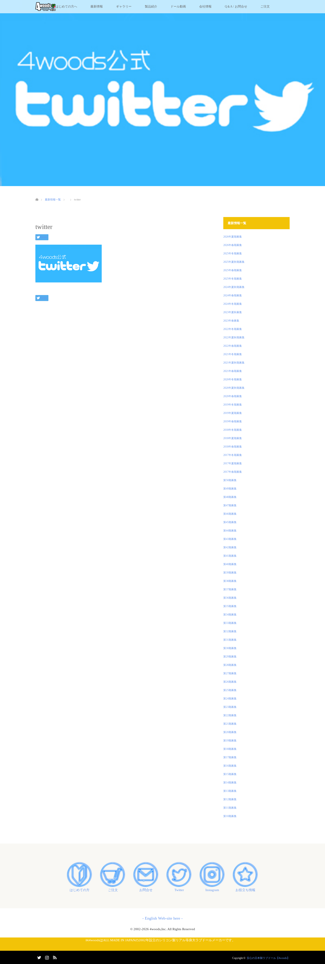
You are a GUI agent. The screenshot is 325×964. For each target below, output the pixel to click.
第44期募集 (230, 530)
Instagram (212, 890)
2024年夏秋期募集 (234, 287)
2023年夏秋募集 (232, 312)
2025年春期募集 (232, 270)
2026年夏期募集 (232, 236)
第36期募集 (230, 597)
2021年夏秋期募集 (234, 362)
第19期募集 (230, 740)
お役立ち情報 (245, 890)
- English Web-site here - (162, 918)
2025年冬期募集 (232, 253)
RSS (54, 956)
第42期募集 (230, 547)
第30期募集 (230, 648)
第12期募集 (230, 799)
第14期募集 (230, 782)
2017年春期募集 (232, 471)
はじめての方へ (66, 6)
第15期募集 (230, 774)
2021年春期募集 (232, 371)
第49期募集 (230, 488)
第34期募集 (230, 614)
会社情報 (205, 6)
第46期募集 (230, 513)
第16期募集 (230, 765)
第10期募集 (230, 816)
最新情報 (96, 6)
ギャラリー (124, 6)
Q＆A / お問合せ (236, 6)
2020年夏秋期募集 (234, 387)
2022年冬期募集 (232, 329)
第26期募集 (230, 681)
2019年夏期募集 (232, 413)
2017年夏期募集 (232, 463)
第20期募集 (230, 732)
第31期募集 (230, 639)
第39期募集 (230, 572)
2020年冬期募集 (232, 379)
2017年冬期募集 (232, 455)
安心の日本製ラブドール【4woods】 (268, 958)
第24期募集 (230, 698)
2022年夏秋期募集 (234, 337)
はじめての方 (80, 890)
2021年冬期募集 (232, 354)
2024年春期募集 (232, 295)
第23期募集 (230, 707)
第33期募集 (230, 623)
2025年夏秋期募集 (234, 261)
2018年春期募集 (232, 446)
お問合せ (146, 890)
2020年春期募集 (232, 396)
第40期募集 (230, 564)
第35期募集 (230, 606)
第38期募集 (230, 581)
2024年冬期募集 (232, 303)
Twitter (179, 890)
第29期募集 (230, 656)
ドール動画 (178, 6)
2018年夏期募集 (232, 438)
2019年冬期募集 (232, 404)
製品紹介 (151, 6)
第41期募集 (230, 555)
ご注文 (265, 6)
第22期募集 (230, 715)
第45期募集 (230, 522)
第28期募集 (230, 665)
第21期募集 (230, 723)
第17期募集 (230, 757)
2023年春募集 (231, 320)
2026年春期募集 (232, 245)
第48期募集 (230, 497)
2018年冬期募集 (232, 429)
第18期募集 (230, 749)
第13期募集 (230, 791)
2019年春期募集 (232, 421)
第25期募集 (230, 690)
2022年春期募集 (232, 345)
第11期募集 (230, 807)
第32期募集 (230, 631)
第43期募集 (230, 539)
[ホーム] (36, 194)
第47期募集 (230, 505)
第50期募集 (230, 480)
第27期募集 (230, 673)
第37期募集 (230, 589)
